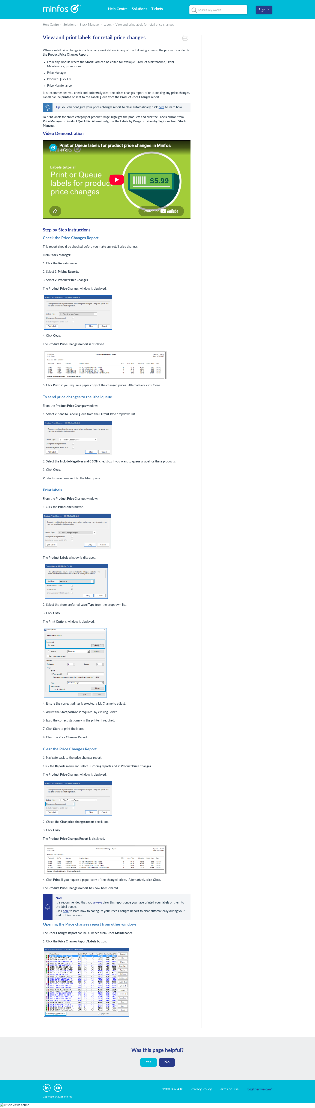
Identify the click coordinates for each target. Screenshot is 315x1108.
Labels (108, 24)
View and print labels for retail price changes (145, 24)
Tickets (157, 9)
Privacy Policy (201, 1089)
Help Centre (118, 9)
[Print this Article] (186, 38)
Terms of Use (228, 1089)
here (161, 107)
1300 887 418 (172, 1089)
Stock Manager (90, 24)
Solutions (139, 9)
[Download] (149, 515)
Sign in (264, 10)
